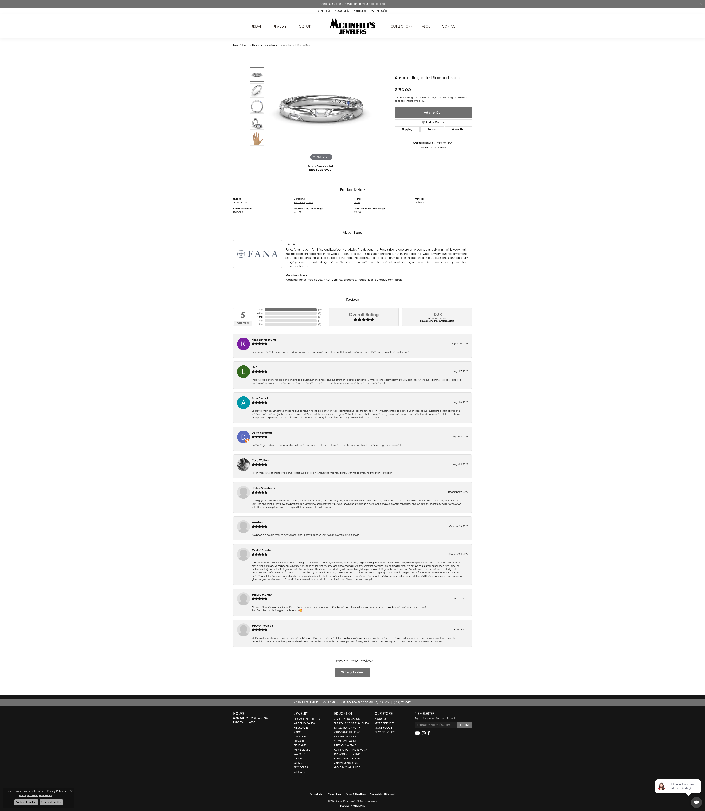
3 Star (260, 316)
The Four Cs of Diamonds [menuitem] (351, 723)
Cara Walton (260, 460)
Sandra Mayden (262, 594)
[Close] (700, 4)
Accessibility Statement (382, 794)
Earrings (337, 279)
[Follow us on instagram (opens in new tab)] (424, 733)
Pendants (364, 279)
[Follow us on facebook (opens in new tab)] (428, 733)
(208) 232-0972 (320, 170)
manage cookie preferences (35, 795)
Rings (254, 45)
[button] (324, 11)
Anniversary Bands (269, 45)
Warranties (458, 129)
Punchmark (359, 806)
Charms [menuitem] (299, 758)
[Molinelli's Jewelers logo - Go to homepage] (352, 26)
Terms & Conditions (356, 794)
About (427, 26)
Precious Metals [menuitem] (345, 745)
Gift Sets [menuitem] (299, 771)
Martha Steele (261, 550)
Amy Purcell (260, 398)
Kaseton (257, 522)
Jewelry (280, 26)
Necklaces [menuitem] (301, 727)
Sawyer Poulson (262, 625)
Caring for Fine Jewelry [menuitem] (351, 749)
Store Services (384, 723)
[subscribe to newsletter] (464, 725)
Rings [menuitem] (297, 732)
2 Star (260, 320)
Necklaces (315, 279)
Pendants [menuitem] (300, 745)
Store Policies (384, 727)
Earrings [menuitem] (300, 736)
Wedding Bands (295, 279)
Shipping (407, 129)
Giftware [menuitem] (300, 762)
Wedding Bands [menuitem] (304, 723)
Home (235, 45)
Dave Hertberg (262, 432)
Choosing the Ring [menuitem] (347, 732)
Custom (305, 26)
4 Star (260, 313)
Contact (449, 26)
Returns (432, 129)
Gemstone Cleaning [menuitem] (348, 758)
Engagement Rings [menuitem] (307, 718)
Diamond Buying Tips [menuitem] (348, 727)
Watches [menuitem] (299, 754)
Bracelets (350, 279)
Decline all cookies (26, 802)
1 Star (260, 324)
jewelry (245, 45)
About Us (380, 718)
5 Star (260, 309)
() (320, 309)
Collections (401, 26)
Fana (357, 202)
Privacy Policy (385, 732)
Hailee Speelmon (263, 488)
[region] (321, 106)
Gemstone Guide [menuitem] (345, 740)
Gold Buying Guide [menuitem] (347, 767)
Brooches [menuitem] (301, 767)
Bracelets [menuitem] (300, 740)
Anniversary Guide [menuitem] (347, 762)
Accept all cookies (51, 802)
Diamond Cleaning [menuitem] (347, 754)
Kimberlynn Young (264, 339)
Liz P (254, 367)
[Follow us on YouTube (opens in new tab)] (417, 733)
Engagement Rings (389, 279)
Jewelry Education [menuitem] (347, 718)
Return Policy (317, 794)
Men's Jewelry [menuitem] (303, 749)
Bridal (256, 26)
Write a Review (352, 672)
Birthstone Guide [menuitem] (345, 736)
